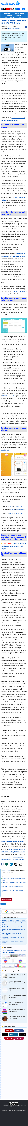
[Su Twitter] (4, 9)
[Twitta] (15, 865)
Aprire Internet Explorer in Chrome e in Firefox (13, 920)
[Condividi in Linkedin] (11, 865)
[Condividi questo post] (26, 27)
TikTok (22, 1034)
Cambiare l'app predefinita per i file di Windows (14, 927)
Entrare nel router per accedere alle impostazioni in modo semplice (13, 546)
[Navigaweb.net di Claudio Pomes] (10, 6)
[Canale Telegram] (15, 10)
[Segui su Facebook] (1, 10)
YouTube (9, 1031)
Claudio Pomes (10, 28)
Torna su (3, 904)
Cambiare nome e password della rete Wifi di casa (13, 22)
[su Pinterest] (10, 10)
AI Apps (20, 17)
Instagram (19, 1038)
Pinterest (9, 1038)
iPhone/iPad (18, 506)
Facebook (18, 1031)
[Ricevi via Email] (18, 10)
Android (10, 15)
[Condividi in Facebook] (2, 865)
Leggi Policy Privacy (6, 1110)
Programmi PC (19, 13)
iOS (8, 450)
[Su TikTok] (13, 10)
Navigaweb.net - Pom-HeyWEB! (9, 1105)
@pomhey (17, 28)
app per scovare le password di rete (12, 841)
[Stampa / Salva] (21, 864)
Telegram (13, 1034)
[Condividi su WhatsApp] (6, 865)
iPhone (18, 15)
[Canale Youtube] (7, 9)
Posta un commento (6, 899)
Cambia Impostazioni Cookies (19, 1110)
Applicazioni (10, 17)
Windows (7, 13)
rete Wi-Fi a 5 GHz (8, 396)
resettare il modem (19, 291)
